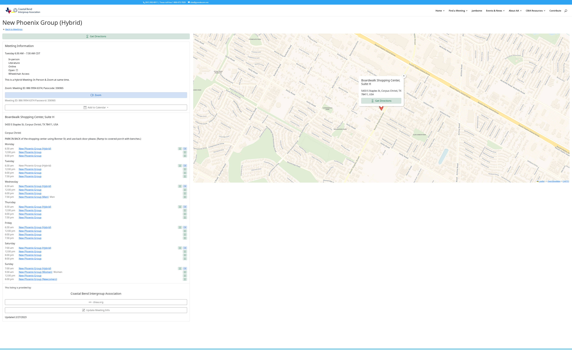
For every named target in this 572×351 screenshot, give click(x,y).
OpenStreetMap (554, 181)
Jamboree (477, 11)
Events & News (494, 11)
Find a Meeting (457, 11)
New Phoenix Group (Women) (35, 272)
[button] (381, 108)
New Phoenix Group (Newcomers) (38, 279)
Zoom (98, 95)
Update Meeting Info (98, 310)
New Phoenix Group (30, 152)
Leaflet (541, 181)
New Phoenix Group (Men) (34, 197)
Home (439, 11)
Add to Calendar (97, 107)
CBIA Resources (534, 11)
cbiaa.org (98, 302)
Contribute (555, 11)
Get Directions (98, 36)
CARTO (566, 181)
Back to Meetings (13, 29)
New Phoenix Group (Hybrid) (35, 148)
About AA (514, 11)
